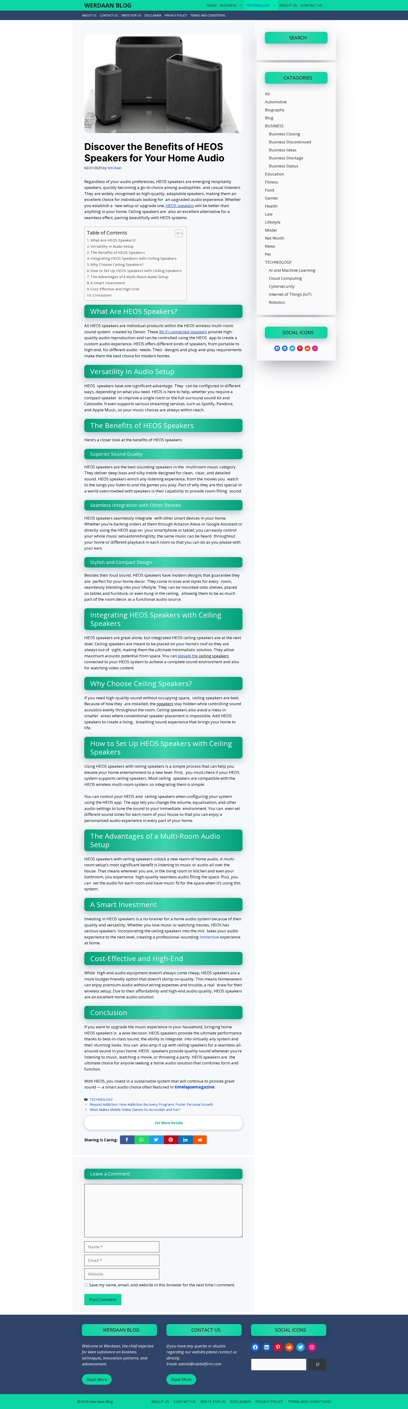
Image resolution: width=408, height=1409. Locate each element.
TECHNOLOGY (258, 5)
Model (271, 230)
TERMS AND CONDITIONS (207, 15)
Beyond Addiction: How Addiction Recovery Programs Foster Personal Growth (151, 1104)
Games (271, 198)
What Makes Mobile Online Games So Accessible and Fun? (135, 1109)
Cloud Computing (285, 278)
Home (212, 5)
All (267, 93)
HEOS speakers (180, 205)
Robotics (277, 302)
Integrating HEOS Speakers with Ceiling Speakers (133, 258)
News (270, 246)
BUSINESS (228, 5)
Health (271, 206)
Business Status (283, 166)
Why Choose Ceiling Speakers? (117, 264)
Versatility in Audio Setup (112, 246)
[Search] (317, 1365)
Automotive (276, 101)
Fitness (271, 182)
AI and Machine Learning (292, 270)
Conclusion (102, 295)
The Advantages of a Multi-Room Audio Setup (129, 276)
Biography (275, 110)
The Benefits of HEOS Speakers (117, 252)
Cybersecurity (282, 286)
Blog (269, 118)
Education (274, 174)
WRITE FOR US (131, 15)
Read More (97, 1379)
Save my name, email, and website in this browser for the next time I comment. (162, 1285)
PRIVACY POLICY (176, 15)
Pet (268, 254)
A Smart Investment (107, 282)
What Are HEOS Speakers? (113, 240)
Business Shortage (286, 158)
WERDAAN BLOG (108, 5)
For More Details (169, 1123)
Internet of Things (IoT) (290, 294)
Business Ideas (283, 150)
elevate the (188, 656)
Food (269, 190)
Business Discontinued (290, 142)
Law (268, 214)
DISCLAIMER (152, 15)
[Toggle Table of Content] (176, 233)
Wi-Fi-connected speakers (183, 331)
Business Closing (284, 134)
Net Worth (274, 238)
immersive (209, 937)
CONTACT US (311, 5)
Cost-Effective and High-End (114, 289)
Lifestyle (272, 222)
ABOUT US (288, 5)
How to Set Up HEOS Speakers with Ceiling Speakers (136, 270)
